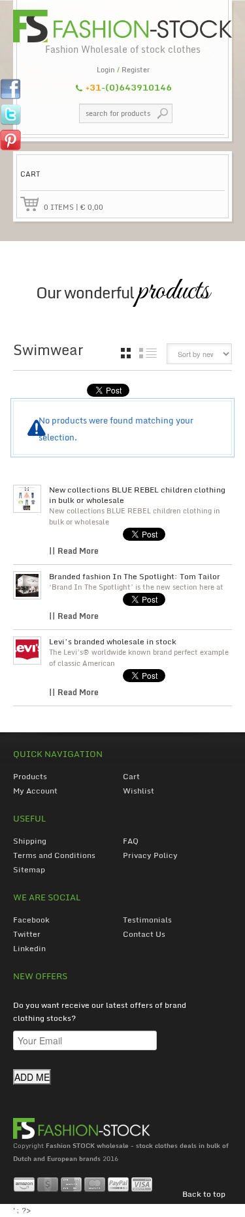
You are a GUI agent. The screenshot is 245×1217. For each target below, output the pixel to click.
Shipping (29, 841)
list (148, 353)
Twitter (27, 934)
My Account (35, 790)
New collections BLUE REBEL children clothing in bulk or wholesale (137, 495)
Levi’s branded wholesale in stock (112, 642)
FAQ (131, 841)
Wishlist (138, 790)
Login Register (123, 70)
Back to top (203, 1194)
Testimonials (147, 919)
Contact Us (144, 934)
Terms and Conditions (54, 855)
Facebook (31, 919)
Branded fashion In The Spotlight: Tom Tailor (134, 576)
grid (126, 353)
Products (30, 776)
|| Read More (74, 551)
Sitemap (29, 869)
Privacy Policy (150, 855)
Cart (131, 776)
